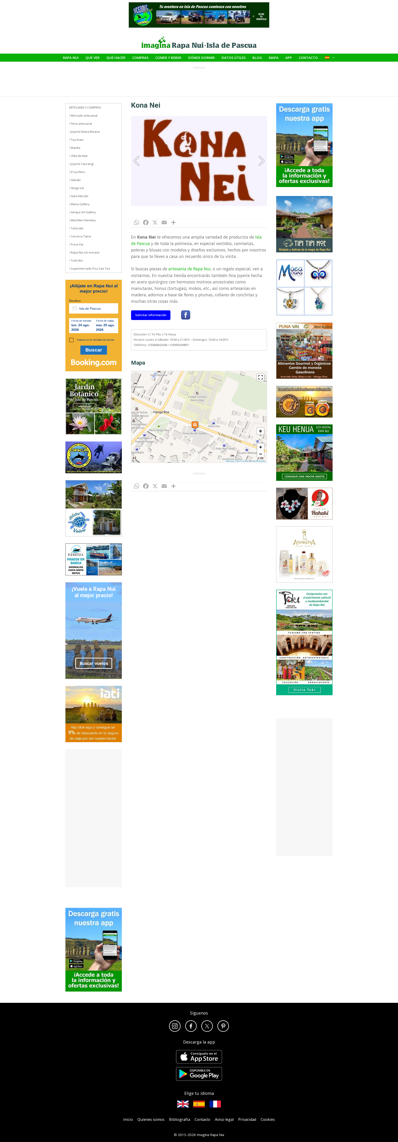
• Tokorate (76, 228)
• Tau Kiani (76, 140)
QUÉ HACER (115, 57)
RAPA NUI (71, 57)
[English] (183, 1104)
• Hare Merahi (78, 196)
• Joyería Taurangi (81, 164)
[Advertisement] (93, 818)
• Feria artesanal (80, 123)
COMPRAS (140, 57)
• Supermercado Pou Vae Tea (89, 268)
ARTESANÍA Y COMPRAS (85, 107)
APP (288, 57)
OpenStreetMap (258, 461)
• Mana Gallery (79, 204)
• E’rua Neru (77, 172)
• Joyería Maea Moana (84, 132)
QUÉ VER (92, 57)
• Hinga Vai (76, 188)
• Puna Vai (76, 244)
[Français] (215, 1104)
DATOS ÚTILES (234, 57)
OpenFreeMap (242, 461)
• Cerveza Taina (80, 236)
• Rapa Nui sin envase (84, 252)
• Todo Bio (76, 260)
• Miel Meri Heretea (82, 220)
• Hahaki (75, 180)
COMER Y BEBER (168, 57)
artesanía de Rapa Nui (189, 268)
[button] (195, 424)
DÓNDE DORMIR (201, 57)
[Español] (199, 1104)
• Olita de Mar (78, 156)
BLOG (257, 57)
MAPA (273, 57)
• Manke (74, 148)
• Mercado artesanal (83, 115)
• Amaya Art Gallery (82, 212)
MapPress (229, 461)
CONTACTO (308, 57)
